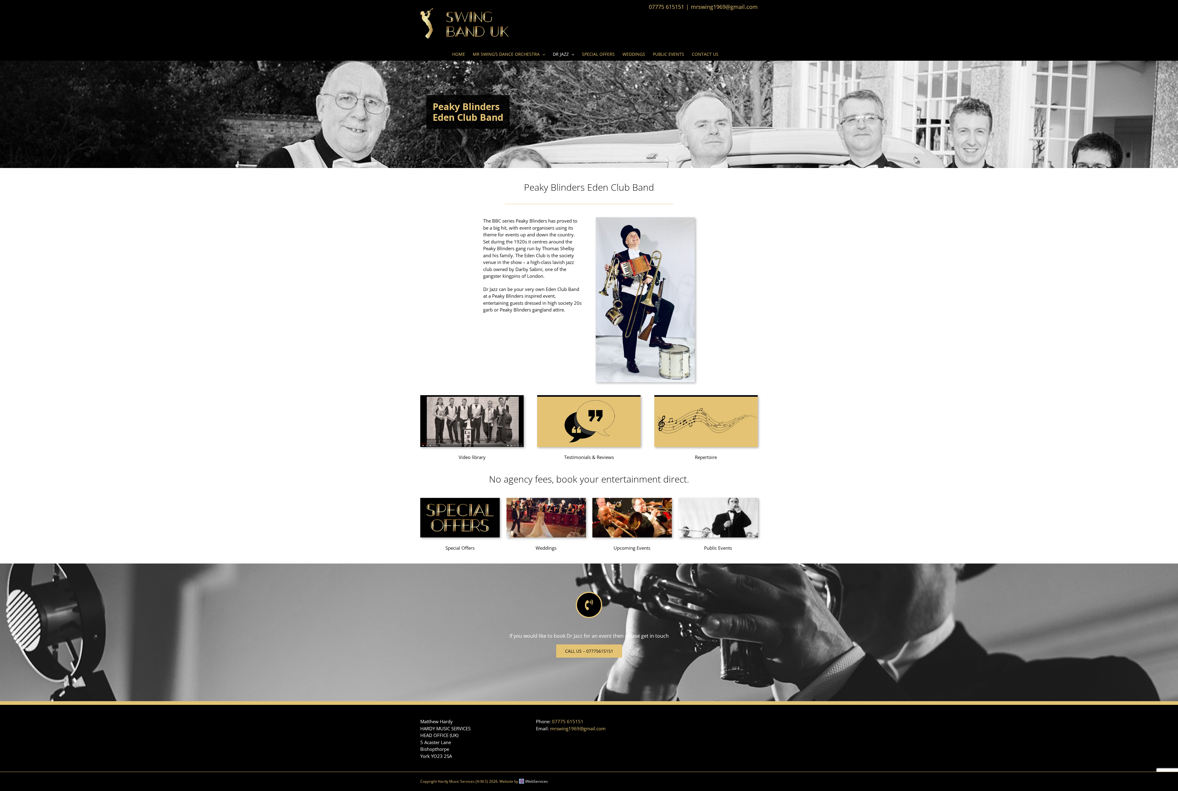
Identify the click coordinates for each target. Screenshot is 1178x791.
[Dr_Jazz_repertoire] (706, 397)
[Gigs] (632, 500)
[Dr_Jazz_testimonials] (589, 397)
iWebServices (536, 781)
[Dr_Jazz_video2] (472, 397)
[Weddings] (546, 500)
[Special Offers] (460, 500)
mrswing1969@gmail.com (724, 6)
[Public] (718, 500)
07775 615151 (567, 721)
